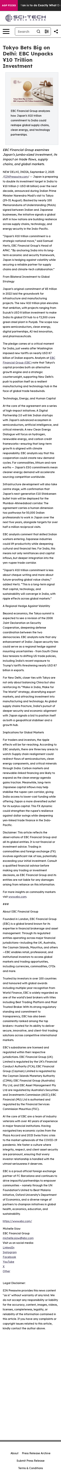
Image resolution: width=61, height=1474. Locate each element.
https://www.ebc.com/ (17, 1221)
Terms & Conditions (30, 1468)
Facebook (9, 1257)
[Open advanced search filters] (47, 31)
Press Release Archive (36, 1453)
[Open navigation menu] (6, 31)
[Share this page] (56, 31)
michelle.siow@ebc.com (18, 1238)
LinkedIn (8, 1247)
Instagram (10, 1252)
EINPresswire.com (16, 176)
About (14, 1453)
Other (6, 1271)
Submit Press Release (31, 1460)
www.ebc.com (17, 896)
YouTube (8, 1261)
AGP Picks (9, 5)
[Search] (38, 31)
